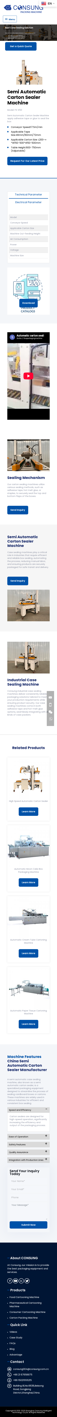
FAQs (12, 1343)
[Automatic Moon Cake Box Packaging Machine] (28, 846)
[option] (28, 69)
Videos (13, 1332)
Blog (12, 1349)
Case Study (16, 1337)
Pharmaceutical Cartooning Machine (26, 1304)
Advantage (16, 1354)
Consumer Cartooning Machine (27, 1312)
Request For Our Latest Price (27, 161)
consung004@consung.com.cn (31, 1369)
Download (28, 303)
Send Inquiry (17, 510)
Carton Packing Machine (24, 1317)
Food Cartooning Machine (24, 1297)
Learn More (28, 811)
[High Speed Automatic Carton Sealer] (28, 778)
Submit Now (28, 1225)
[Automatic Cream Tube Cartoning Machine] (28, 917)
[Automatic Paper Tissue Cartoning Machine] (28, 988)
